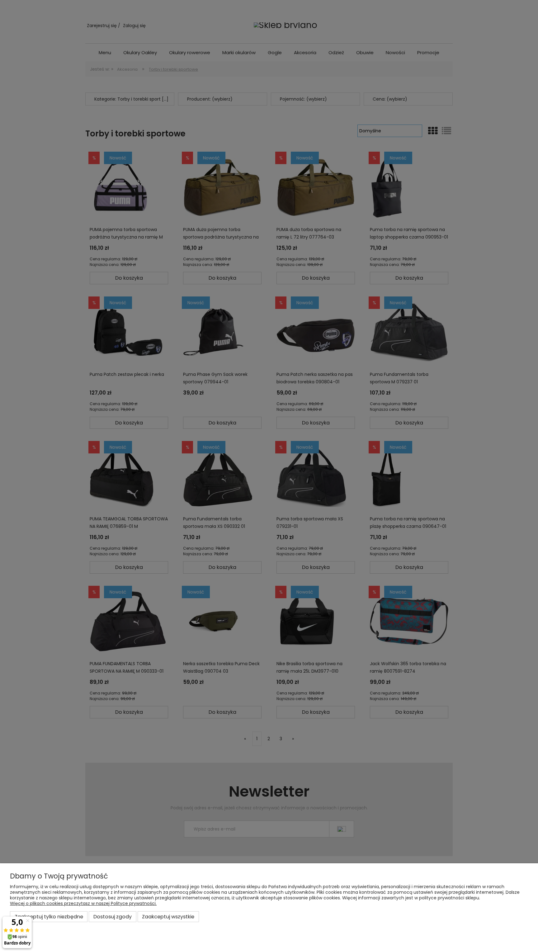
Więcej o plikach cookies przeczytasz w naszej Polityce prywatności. (83, 903)
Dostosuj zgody (112, 916)
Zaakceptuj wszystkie (168, 916)
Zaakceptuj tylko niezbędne (49, 916)
